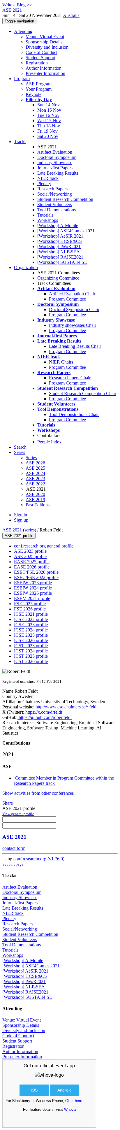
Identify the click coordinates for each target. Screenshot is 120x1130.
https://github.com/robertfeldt (44, 717)
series (29, 529)
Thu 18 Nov (48, 125)
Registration (37, 62)
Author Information (43, 68)
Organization (26, 267)
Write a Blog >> (17, 4)
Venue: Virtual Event (45, 36)
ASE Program (39, 83)
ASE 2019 (35, 499)
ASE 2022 (35, 483)
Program (22, 78)
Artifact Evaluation (54, 152)
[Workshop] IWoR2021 (59, 246)
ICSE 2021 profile (31, 614)
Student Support (40, 57)
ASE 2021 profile (19, 536)
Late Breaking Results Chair (75, 346)
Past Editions (38, 504)
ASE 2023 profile (30, 551)
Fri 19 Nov (47, 131)
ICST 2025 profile (31, 656)
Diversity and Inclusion (47, 47)
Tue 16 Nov (48, 115)
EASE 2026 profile (32, 566)
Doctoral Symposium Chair (74, 309)
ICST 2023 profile (31, 645)
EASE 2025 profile (32, 561)
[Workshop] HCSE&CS (59, 241)
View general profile (18, 814)
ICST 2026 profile (31, 661)
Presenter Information (45, 73)
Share (7, 803)
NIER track (48, 178)
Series (31, 457)
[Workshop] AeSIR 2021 (60, 236)
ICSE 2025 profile (31, 635)
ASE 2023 (35, 478)
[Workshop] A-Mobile (57, 225)
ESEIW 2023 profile (33, 582)
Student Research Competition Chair (82, 393)
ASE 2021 (12, 529)
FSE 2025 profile (30, 603)
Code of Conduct (41, 52)
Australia (71, 15)
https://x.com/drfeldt (43, 712)
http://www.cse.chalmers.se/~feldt (66, 706)
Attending (23, 31)
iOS (34, 1090)
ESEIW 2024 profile (33, 587)
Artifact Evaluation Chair (72, 293)
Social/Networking (54, 194)
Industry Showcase (54, 162)
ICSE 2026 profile (31, 640)
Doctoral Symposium (56, 157)
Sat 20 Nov (47, 136)
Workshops (47, 220)
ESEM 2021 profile (32, 598)
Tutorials (45, 215)
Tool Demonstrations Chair (74, 414)
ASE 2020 (35, 494)
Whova (70, 1109)
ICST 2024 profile (31, 650)
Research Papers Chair (70, 377)
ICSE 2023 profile (31, 624)
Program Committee (67, 298)
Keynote (33, 94)
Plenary (44, 183)
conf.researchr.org (29, 858)
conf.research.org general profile (43, 545)
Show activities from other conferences (38, 793)
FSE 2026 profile (30, 608)
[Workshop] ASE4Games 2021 (66, 230)
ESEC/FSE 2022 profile (36, 577)
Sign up (21, 519)
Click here (73, 1101)
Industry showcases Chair (72, 325)
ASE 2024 (35, 473)
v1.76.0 (56, 858)
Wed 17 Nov (49, 120)
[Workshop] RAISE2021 (60, 257)
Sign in (20, 514)
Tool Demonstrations (56, 209)
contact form (13, 848)
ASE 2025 (35, 468)
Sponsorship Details (44, 41)
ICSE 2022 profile (31, 619)
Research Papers (52, 188)
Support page (12, 864)
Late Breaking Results (57, 173)
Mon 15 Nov (49, 110)
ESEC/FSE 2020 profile (36, 572)
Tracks (20, 141)
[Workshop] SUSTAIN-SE (62, 262)
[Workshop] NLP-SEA (58, 251)
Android (64, 1090)
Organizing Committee (58, 278)
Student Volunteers (54, 204)
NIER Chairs (61, 361)
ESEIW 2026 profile (33, 593)
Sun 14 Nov (48, 104)
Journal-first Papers (55, 167)
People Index (49, 441)
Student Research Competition (65, 199)
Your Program (39, 89)
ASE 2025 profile (30, 556)
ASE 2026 (35, 462)
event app (64, 1065)
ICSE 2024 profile (31, 629)
